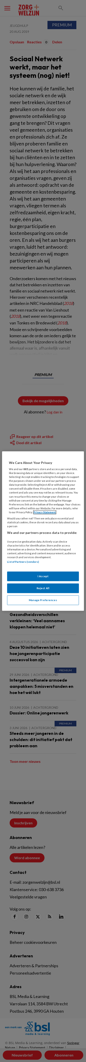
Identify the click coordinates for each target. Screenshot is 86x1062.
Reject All (43, 588)
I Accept (43, 576)
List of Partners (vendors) (23, 561)
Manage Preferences (43, 600)
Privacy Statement (45, 512)
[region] (43, 531)
